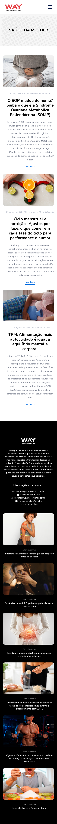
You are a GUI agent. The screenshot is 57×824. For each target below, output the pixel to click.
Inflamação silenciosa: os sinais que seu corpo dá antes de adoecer (29, 555)
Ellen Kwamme (36, 93)
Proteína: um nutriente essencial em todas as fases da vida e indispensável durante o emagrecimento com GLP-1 (29, 705)
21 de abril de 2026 (14, 212)
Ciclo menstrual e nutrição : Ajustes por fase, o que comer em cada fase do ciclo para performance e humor (30, 228)
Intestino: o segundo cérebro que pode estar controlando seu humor (29, 655)
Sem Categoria (47, 212)
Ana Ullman (37, 327)
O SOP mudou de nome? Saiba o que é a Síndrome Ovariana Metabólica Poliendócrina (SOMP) (30, 107)
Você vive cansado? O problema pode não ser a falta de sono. (29, 605)
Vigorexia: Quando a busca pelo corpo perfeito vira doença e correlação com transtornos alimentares (29, 758)
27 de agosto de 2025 (20, 327)
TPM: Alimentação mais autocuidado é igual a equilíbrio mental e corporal (30, 342)
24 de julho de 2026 (19, 93)
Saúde (47, 93)
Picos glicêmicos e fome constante (29, 808)
